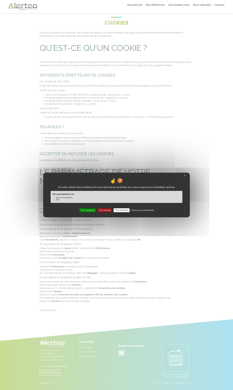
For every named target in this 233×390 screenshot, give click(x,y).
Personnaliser (121, 210)
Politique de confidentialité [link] (142, 210)
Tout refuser (105, 210)
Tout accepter (87, 210)
